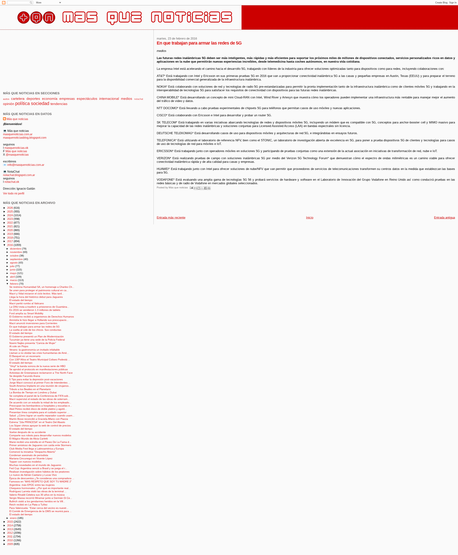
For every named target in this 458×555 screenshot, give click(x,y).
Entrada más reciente (171, 217)
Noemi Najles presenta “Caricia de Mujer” (32, 343)
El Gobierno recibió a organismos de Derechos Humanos (41, 316)
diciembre (16, 248)
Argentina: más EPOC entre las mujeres (32, 485)
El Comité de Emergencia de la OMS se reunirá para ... (40, 511)
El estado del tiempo (20, 300)
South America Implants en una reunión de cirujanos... (40, 386)
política (22, 103)
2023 (10, 218)
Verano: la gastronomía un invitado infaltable (34, 349)
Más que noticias (17, 119)
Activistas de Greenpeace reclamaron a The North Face (41, 372)
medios (126, 99)
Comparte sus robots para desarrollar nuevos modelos (40, 435)
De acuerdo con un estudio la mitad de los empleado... (40, 402)
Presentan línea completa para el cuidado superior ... (39, 412)
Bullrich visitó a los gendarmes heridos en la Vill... (37, 501)
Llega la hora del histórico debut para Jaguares (36, 297)
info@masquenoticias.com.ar (25, 164)
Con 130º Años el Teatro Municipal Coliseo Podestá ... (39, 359)
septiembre (16, 259)
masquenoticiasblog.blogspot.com (24, 137)
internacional (109, 99)
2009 (10, 544)
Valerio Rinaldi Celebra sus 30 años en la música (37, 494)
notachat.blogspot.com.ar (19, 175)
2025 (10, 211)
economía (49, 99)
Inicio (309, 217)
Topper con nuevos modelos (25, 461)
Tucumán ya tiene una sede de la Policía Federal (37, 339)
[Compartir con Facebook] (205, 188)
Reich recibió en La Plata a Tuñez (28, 504)
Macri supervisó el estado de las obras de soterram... (39, 399)
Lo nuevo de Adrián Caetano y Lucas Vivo (33, 475)
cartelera (18, 99)
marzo (14, 280)
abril (13, 276)
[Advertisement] (222, 204)
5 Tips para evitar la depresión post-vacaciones (36, 379)
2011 (10, 536)
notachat (138, 99)
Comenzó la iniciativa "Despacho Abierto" (32, 452)
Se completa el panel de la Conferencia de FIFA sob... (39, 396)
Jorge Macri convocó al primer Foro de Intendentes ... (39, 382)
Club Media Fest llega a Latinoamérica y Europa (36, 448)
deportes (33, 99)
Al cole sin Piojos (18, 346)
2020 (10, 230)
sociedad (40, 103)
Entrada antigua (444, 217)
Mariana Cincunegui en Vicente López (30, 458)
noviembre (16, 252)
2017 (10, 241)
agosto (14, 262)
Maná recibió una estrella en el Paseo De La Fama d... (40, 442)
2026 (10, 207)
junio (13, 269)
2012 (10, 532)
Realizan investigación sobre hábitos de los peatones (39, 471)
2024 (10, 215)
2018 (10, 237)
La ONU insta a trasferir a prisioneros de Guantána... (39, 306)
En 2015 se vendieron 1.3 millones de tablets (34, 310)
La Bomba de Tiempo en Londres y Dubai (33, 392)
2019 (10, 233)
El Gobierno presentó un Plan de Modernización (36, 336)
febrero (14, 283)
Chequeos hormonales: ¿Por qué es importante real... (39, 488)
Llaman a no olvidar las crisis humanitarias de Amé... (39, 353)
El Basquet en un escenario (24, 356)
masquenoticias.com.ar (17, 134)
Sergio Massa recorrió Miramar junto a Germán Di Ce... (40, 498)
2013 (10, 529)
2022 (10, 222)
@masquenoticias (17, 154)
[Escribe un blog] (199, 188)
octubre (14, 255)
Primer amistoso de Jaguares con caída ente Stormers (40, 445)
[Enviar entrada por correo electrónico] (191, 187)
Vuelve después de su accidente (27, 432)
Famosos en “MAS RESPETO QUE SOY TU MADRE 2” (40, 481)
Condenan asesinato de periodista (28, 455)
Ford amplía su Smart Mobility (26, 313)
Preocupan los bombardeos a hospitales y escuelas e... (40, 405)
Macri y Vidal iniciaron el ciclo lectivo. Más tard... (36, 293)
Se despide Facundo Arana (24, 376)
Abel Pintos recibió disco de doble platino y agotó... (38, 409)
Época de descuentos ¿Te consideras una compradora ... (41, 478)
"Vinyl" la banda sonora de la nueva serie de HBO (37, 366)
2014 (10, 525)
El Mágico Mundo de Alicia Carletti (28, 438)
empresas (67, 99)
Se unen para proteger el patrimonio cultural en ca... (39, 290)
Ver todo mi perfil (13, 193)
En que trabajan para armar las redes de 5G (34, 326)
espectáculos (87, 99)
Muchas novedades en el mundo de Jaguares (35, 465)
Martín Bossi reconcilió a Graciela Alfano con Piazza (38, 419)
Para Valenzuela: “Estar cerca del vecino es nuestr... (38, 508)
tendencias (58, 104)
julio (12, 266)
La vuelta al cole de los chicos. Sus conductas (35, 330)
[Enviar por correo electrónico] (195, 188)
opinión (8, 104)
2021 (10, 226)
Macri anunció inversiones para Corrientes (33, 323)
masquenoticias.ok (16, 147)
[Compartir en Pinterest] (209, 188)
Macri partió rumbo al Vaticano (26, 303)
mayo (13, 273)
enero (13, 518)
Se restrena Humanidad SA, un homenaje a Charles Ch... (41, 287)
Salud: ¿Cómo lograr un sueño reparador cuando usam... (41, 415)
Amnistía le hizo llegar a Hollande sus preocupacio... (39, 320)
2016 (10, 244)
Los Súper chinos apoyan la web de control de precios (40, 425)
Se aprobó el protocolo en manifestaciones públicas (38, 369)
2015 (10, 521)
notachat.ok (11, 181)
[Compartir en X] (202, 188)
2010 (10, 540)
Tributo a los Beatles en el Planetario (30, 389)
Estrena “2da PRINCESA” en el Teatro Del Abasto (37, 422)
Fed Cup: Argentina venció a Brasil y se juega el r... (38, 468)
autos (6, 98)
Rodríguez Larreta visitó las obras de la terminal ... (38, 491)
